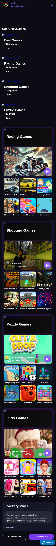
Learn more (9, 527)
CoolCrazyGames (14, 5)
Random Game (14, 537)
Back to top (42, 537)
